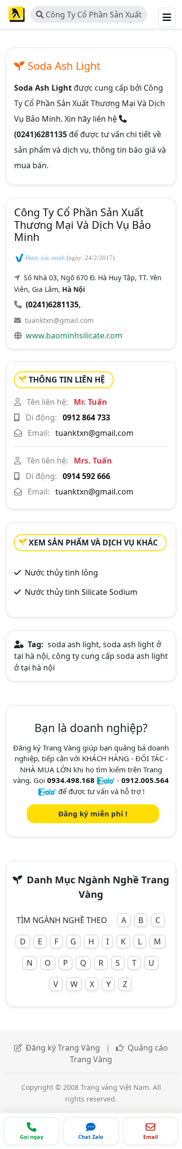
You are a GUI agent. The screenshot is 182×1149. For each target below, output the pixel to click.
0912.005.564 (145, 780)
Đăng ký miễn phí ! (92, 813)
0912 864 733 (86, 417)
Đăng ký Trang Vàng (63, 1047)
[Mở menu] (167, 17)
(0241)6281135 (52, 304)
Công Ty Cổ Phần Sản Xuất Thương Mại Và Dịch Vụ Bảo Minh (89, 16)
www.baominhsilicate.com (74, 335)
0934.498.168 (71, 780)
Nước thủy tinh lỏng (61, 572)
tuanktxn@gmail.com (59, 320)
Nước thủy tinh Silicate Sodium (81, 592)
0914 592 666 (86, 476)
